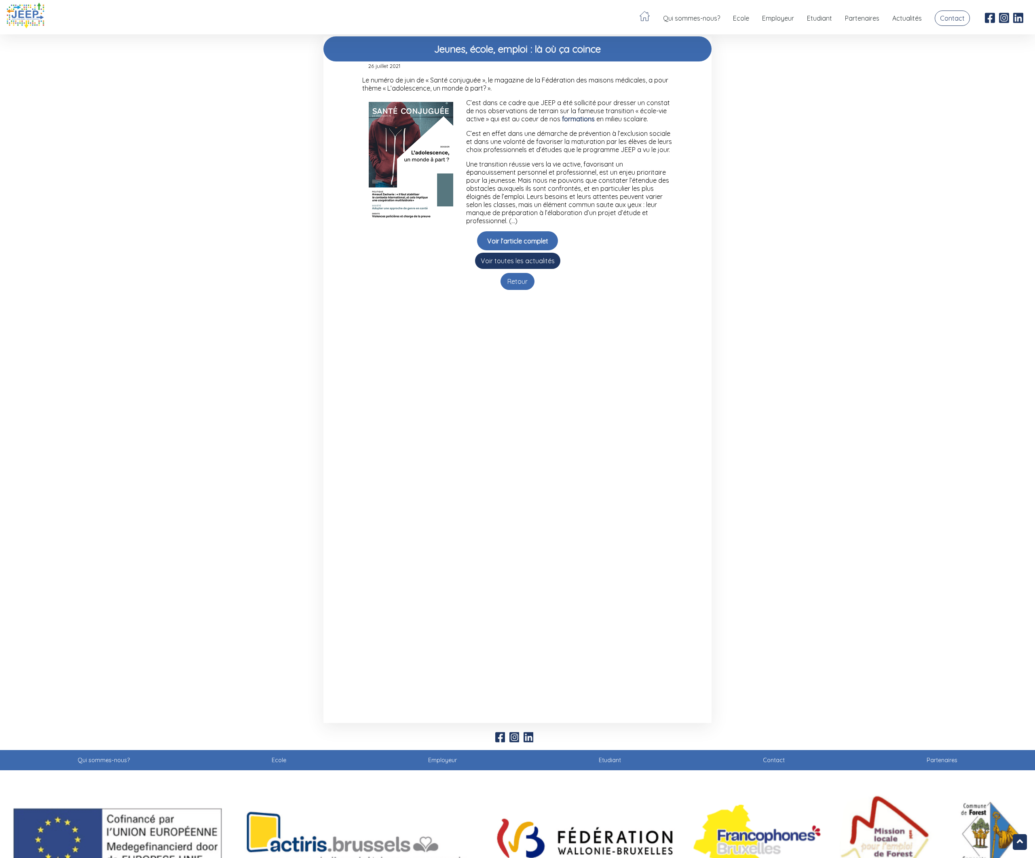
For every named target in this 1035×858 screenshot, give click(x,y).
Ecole (741, 18)
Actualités (907, 18)
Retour (517, 281)
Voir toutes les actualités (518, 261)
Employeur (778, 18)
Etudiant (819, 18)
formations (578, 119)
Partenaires (862, 18)
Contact (952, 18)
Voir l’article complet (517, 241)
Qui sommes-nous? (691, 18)
